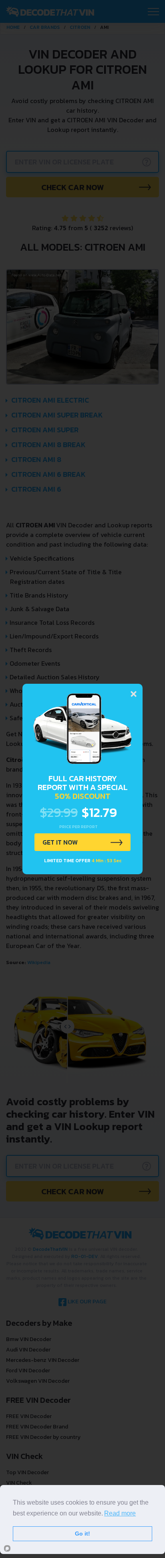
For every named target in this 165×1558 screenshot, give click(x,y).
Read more (120, 1513)
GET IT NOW (60, 842)
